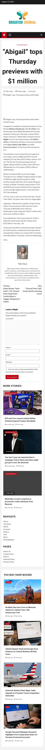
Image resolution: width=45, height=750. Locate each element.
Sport (5, 537)
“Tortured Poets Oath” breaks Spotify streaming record (32, 290)
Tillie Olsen (9, 91)
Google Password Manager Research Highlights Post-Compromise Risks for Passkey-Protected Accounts (21, 734)
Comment (10, 319)
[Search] (41, 35)
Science (6, 532)
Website (9, 362)
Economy (6, 529)
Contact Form (8, 554)
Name (8, 347)
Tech (5, 534)
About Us (6, 551)
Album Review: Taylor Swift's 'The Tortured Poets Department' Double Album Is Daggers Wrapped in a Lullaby (11, 294)
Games (8, 582)
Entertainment (22, 45)
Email (8, 355)
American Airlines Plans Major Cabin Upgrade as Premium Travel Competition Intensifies (22, 693)
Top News (7, 524)
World (5, 526)
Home (5, 521)
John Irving (20, 424)
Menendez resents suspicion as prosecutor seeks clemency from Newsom (19, 501)
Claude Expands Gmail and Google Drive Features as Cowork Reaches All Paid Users (21, 651)
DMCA (6, 556)
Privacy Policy (8, 562)
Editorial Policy (9, 559)
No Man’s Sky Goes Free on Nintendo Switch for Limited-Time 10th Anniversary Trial (20, 610)
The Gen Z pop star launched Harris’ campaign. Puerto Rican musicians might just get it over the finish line (21, 460)
